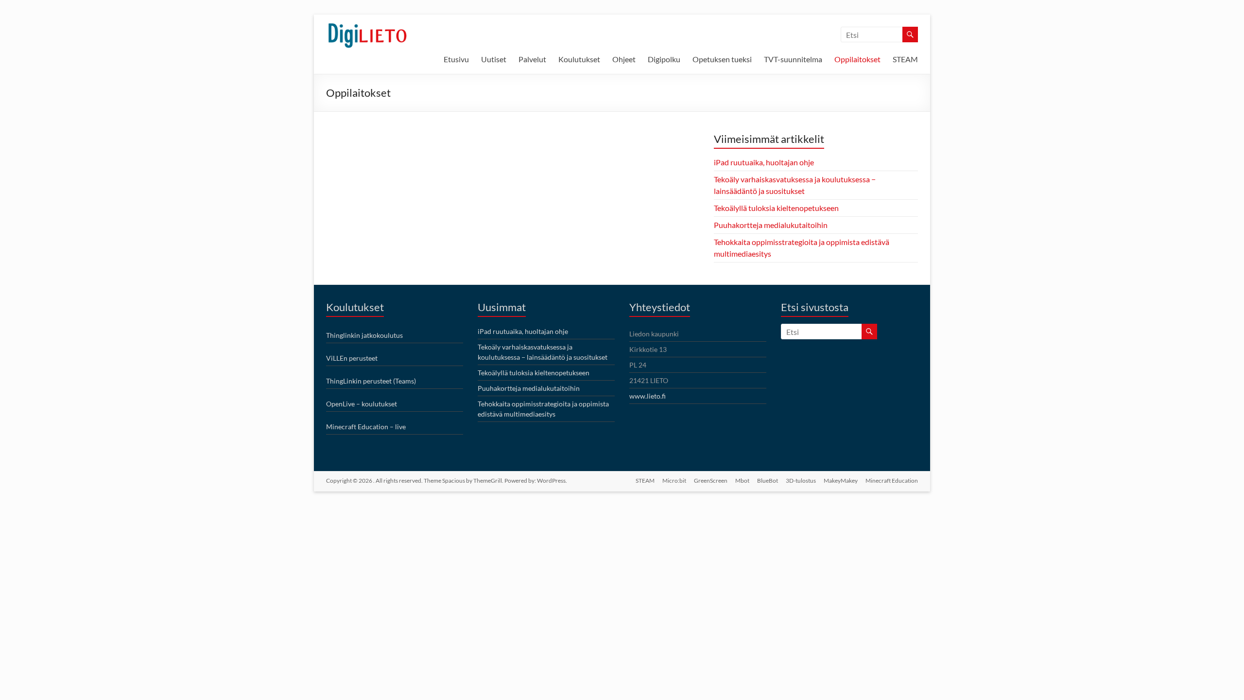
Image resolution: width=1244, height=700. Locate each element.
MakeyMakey (841, 480)
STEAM (905, 59)
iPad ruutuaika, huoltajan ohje (764, 162)
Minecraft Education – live (366, 426)
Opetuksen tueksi (722, 59)
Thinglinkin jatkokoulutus (364, 335)
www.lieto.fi (647, 396)
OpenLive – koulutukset (361, 404)
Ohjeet (624, 59)
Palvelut (532, 59)
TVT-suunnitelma (793, 59)
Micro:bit (674, 480)
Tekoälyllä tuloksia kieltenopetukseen (776, 207)
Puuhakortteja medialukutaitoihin (771, 224)
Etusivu (456, 59)
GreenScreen (710, 480)
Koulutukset (579, 59)
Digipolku (664, 59)
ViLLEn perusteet (352, 358)
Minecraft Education (891, 480)
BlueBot (767, 480)
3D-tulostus (801, 480)
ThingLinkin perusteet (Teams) (371, 381)
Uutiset (493, 59)
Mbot (742, 480)
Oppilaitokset (857, 59)
